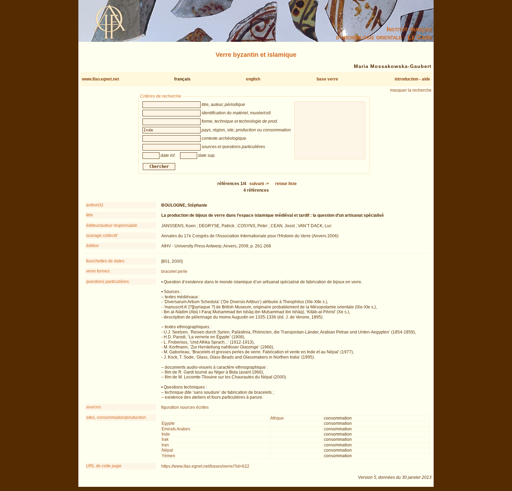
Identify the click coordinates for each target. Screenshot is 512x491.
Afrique (277, 418)
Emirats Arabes (176, 429)
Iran (165, 445)
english (253, 79)
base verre (327, 79)
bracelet (169, 271)
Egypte (168, 423)
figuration (170, 407)
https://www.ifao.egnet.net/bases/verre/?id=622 (205, 466)
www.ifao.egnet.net (100, 79)
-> (259, 183)
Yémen (168, 455)
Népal (167, 450)
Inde (166, 434)
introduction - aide (412, 79)
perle (182, 271)
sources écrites (194, 407)
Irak (165, 439)
